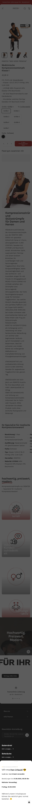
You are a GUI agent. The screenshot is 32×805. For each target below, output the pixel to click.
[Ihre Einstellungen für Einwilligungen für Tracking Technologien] (29, 802)
